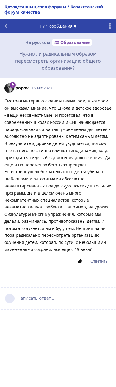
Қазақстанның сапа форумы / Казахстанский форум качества (53, 9)
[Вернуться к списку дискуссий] (6, 26)
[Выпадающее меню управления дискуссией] (110, 26)
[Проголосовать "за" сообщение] (80, 261)
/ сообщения (56, 26)
